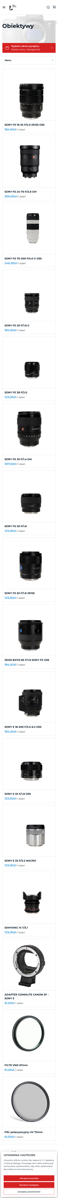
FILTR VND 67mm (16, 1065)
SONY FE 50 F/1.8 (16, 526)
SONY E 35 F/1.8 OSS (18, 793)
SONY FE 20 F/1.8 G (17, 325)
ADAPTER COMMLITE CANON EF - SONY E (27, 996)
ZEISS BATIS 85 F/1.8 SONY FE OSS (27, 660)
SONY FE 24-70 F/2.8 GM (20, 191)
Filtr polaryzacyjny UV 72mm (24, 1132)
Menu (8, 60)
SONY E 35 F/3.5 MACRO (20, 860)
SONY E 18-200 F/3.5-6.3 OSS (23, 726)
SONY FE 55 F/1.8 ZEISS (20, 593)
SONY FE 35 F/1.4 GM (18, 459)
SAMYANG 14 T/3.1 (16, 927)
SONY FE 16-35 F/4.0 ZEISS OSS (24, 124)
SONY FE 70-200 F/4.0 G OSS (23, 258)
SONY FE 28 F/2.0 (16, 392)
